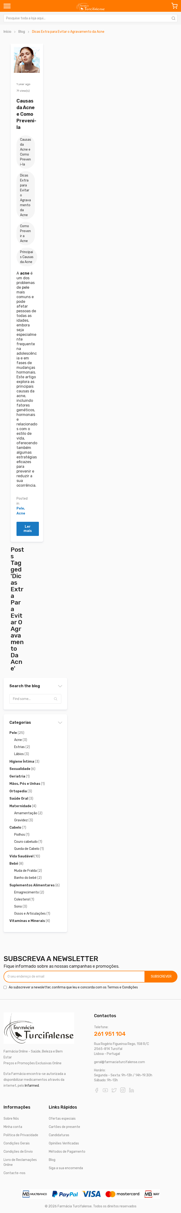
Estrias (22, 747)
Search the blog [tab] (24, 686)
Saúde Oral (21, 799)
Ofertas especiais (62, 1119)
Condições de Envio (18, 1152)
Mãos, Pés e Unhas (27, 784)
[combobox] (90, 18)
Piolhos (21, 835)
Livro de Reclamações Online (20, 1162)
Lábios (21, 754)
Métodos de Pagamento (67, 1152)
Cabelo (17, 828)
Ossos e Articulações (32, 914)
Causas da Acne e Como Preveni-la (26, 114)
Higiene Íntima (24, 762)
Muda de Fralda (28, 871)
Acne (20, 513)
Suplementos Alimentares (34, 885)
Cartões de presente (64, 1127)
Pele (20, 508)
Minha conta (13, 1127)
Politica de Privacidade (21, 1135)
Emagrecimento (29, 892)
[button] (56, 699)
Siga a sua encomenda (66, 1168)
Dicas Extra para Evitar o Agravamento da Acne (25, 195)
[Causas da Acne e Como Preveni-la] (27, 60)
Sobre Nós (11, 1119)
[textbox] (35, 699)
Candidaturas (59, 1135)
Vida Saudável (24, 856)
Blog (21, 32)
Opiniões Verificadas (64, 1143)
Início (7, 32)
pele (25, 287)
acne (24, 273)
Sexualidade (22, 769)
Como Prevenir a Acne (25, 233)
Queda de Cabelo (29, 849)
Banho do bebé (28, 878)
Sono (20, 907)
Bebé (16, 864)
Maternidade (22, 806)
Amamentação (28, 813)
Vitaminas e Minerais (29, 921)
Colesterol (24, 899)
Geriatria (19, 776)
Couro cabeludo (28, 842)
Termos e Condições (122, 987)
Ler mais (28, 529)
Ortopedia (20, 791)
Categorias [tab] (20, 722)
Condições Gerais (17, 1143)
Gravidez (23, 820)
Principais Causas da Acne (26, 257)
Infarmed (32, 1086)
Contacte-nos (14, 1173)
